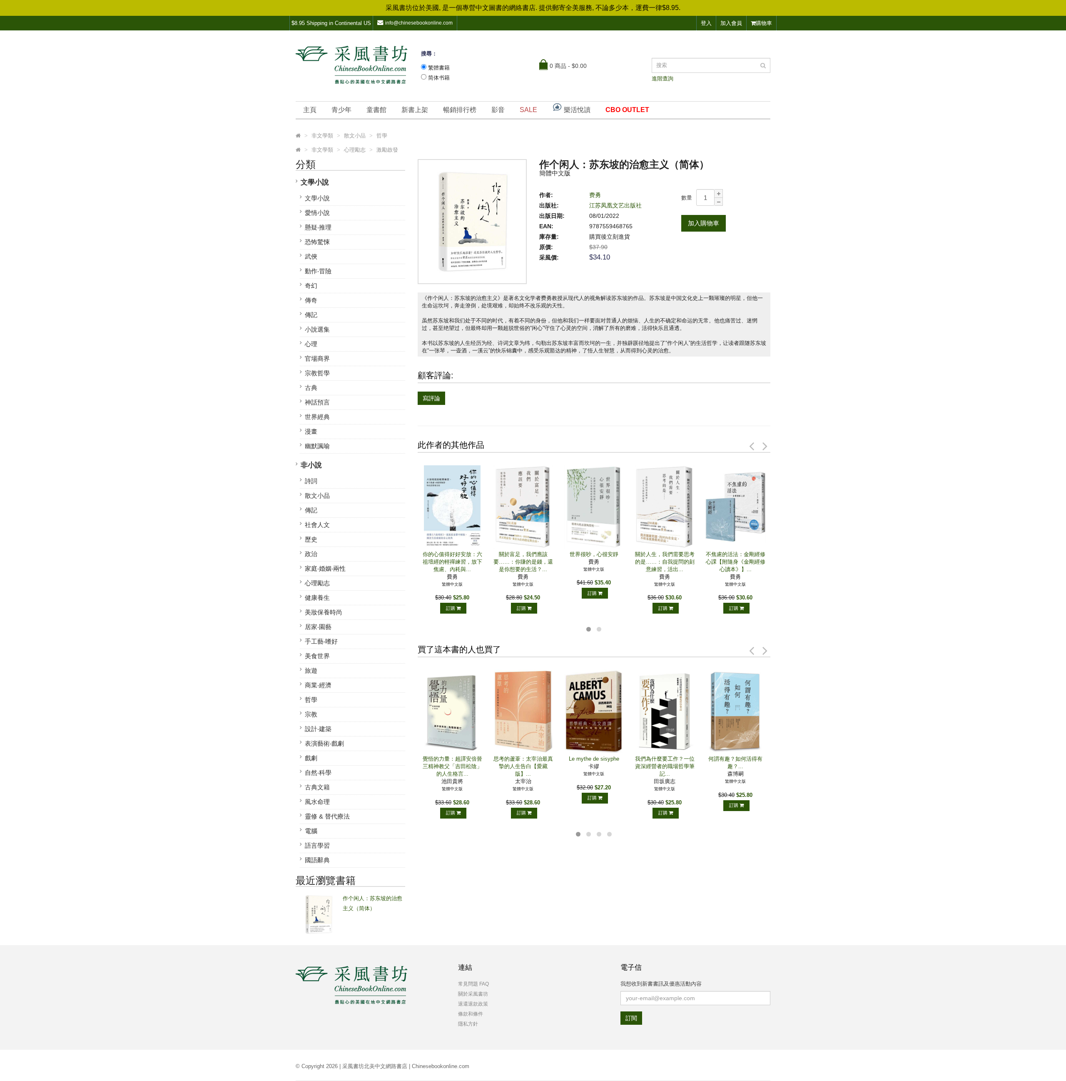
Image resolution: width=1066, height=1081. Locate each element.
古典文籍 (317, 787)
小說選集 (317, 329)
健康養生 (317, 597)
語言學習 (317, 845)
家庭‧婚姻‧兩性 (325, 568)
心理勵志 (317, 583)
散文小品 (317, 495)
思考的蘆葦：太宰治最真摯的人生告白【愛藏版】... (523, 766)
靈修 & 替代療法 (327, 816)
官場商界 (317, 358)
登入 (706, 23)
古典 (311, 387)
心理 (311, 343)
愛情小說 (317, 212)
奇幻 (311, 285)
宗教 (311, 714)
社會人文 (317, 524)
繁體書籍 (439, 68)
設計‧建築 (318, 728)
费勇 (595, 195)
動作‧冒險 (318, 271)
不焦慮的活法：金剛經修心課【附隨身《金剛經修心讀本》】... (735, 561)
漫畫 (311, 431)
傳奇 (311, 300)
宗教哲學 (317, 373)
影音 (498, 109)
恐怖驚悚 (317, 241)
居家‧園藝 (318, 626)
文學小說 (315, 182)
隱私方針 (468, 1024)
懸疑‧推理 (318, 227)
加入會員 (731, 23)
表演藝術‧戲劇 (324, 743)
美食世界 (317, 655)
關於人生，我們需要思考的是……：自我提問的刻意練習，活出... (665, 561)
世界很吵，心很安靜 (594, 554)
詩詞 (311, 480)
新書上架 (414, 109)
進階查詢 (662, 78)
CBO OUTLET (627, 109)
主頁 (309, 109)
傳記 (311, 314)
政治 (311, 553)
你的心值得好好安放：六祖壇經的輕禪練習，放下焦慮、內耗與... (452, 561)
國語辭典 (317, 860)
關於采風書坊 (473, 994)
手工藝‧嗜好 (321, 641)
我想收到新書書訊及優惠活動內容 (661, 984)
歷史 (311, 539)
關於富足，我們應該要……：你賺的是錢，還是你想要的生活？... (523, 561)
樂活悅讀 (576, 109)
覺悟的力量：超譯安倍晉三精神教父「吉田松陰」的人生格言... (452, 766)
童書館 (376, 109)
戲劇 (311, 757)
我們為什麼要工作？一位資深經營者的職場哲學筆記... (665, 766)
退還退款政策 (473, 1004)
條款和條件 (470, 1014)
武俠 (311, 256)
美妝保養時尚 (323, 612)
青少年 (341, 109)
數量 (686, 198)
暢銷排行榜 (459, 109)
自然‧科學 (318, 772)
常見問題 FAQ (473, 984)
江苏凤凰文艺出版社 (615, 205)
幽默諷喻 (317, 445)
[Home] (298, 135)
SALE (528, 109)
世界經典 (317, 416)
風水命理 (317, 801)
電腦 (311, 830)
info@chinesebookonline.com (419, 23)
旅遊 (311, 670)
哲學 (311, 699)
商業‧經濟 (318, 685)
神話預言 (317, 402)
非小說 (311, 465)
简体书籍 (439, 78)
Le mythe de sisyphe (594, 759)
